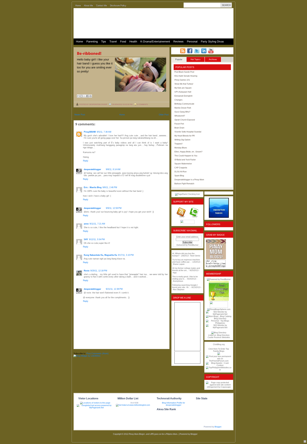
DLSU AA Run (180, 172)
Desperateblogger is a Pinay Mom (189, 180)
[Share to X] (84, 96)
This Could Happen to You (185, 156)
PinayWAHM (90, 132)
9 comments (142, 104)
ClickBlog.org (219, 344)
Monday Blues (180, 148)
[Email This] (78, 96)
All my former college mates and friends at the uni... (186, 269)
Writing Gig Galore (182, 140)
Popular (178, 59)
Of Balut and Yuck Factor (185, 160)
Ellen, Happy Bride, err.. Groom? (188, 152)
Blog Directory (223, 335)
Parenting (92, 41)
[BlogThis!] (81, 96)
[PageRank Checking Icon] (187, 194)
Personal (192, 41)
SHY (86, 239)
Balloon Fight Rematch (184, 184)
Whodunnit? (179, 116)
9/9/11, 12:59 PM (114, 208)
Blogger (218, 427)
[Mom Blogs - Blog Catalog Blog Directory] (219, 318)
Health (133, 41)
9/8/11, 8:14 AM (113, 169)
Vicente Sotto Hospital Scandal (187, 132)
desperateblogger (92, 169)
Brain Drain (179, 128)
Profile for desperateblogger (175, 404)
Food (123, 41)
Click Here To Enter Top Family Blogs (219, 350)
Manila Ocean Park (182, 108)
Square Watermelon (183, 164)
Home (78, 5)
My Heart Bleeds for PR (184, 136)
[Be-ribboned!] (89, 53)
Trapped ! (178, 144)
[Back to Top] (305, 441)
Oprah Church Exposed (184, 120)
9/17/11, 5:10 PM (126, 255)
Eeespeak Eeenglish (183, 96)
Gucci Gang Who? (182, 112)
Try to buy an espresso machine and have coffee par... (186, 261)
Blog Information (169, 403)
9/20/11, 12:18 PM (98, 270)
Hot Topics (196, 59)
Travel (113, 41)
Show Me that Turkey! (183, 84)
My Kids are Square (183, 88)
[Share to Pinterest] (90, 96)
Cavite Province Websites (219, 337)
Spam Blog (179, 176)
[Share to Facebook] (87, 96)
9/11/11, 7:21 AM (97, 224)
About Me (88, 5)
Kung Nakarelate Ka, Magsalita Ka (100, 255)
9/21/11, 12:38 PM (114, 289)
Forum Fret (179, 124)
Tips (103, 41)
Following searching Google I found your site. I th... (185, 286)
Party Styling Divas (212, 41)
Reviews (178, 41)
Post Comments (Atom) (97, 353)
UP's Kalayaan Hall (182, 92)
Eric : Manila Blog (93, 187)
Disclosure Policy (118, 5)
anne (86, 224)
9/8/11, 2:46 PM (109, 187)
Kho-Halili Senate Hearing (185, 76)
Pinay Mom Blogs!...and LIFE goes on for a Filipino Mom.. (153, 434)
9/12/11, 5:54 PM (97, 239)
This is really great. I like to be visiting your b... (185, 278)
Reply (85, 161)
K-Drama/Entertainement (155, 41)
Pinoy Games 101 (182, 80)
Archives (213, 59)
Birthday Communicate (184, 104)
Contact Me (101, 5)
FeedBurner (193, 245)
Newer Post (79, 114)
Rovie (86, 270)
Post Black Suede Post (184, 72)
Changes (178, 100)
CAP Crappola (180, 168)
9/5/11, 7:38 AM (104, 132)
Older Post (164, 114)
